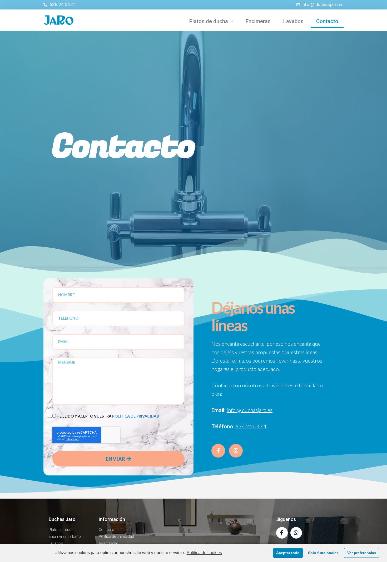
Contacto (327, 21)
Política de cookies (204, 552)
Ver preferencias (361, 553)
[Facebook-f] (282, 533)
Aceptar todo (288, 553)
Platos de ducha (208, 21)
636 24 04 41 (251, 426)
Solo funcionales (323, 553)
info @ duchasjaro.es (249, 410)
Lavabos (293, 21)
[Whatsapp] (296, 533)
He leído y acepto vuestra (108, 416)
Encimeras (258, 21)
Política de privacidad (135, 416)
